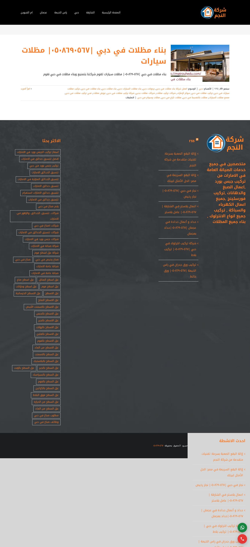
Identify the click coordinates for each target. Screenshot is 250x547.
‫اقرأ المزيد (26, 89)
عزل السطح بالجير (49, 367)
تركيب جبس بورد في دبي (44, 165)
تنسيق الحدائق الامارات (45, 172)
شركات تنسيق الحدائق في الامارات (38, 232)
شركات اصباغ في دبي (46, 225)
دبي (201, 89)
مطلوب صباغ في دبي (46, 415)
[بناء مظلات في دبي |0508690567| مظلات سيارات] (200, 63)
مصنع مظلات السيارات (219, 98)
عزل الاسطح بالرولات (47, 327)
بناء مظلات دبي (109, 89)
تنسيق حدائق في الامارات (43, 199)
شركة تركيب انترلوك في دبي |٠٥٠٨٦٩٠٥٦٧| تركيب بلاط (180, 249)
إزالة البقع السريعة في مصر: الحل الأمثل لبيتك (181, 178)
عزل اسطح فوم (50, 286)
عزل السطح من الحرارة (46, 401)
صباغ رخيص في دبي (47, 259)
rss (192, 140)
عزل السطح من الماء (47, 408)
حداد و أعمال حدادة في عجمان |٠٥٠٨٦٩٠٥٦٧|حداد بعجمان (180, 227)
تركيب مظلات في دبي (202, 93)
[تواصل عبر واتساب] (242, 527)
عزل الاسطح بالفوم (48, 340)
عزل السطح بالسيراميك (46, 374)
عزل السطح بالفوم (48, 381)
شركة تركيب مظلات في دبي (120, 93)
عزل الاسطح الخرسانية (28, 293)
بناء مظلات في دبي (90, 89)
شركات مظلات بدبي (145, 93)
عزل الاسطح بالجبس (47, 313)
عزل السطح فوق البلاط (46, 395)
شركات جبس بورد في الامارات (42, 239)
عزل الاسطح (52, 293)
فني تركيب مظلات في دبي (78, 93)
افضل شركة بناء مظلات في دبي (171, 89)
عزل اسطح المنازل (49, 279)
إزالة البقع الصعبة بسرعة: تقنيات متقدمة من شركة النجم (180, 159)
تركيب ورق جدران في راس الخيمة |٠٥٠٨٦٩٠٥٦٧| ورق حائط (179, 270)
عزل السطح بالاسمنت (47, 354)
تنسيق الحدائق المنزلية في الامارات (38, 179)
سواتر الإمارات (183, 93)
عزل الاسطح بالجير (48, 320)
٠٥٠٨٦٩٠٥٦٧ (158, 446)
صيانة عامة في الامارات (45, 273)
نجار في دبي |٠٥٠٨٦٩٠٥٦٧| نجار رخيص (219, 485)
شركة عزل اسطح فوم (46, 252)
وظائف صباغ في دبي (46, 422)
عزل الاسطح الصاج (48, 300)
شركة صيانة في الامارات (45, 246)
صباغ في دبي (23, 259)
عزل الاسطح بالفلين (48, 334)
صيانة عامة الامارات (47, 266)
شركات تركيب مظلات (166, 93)
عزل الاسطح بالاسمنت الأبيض (42, 306)
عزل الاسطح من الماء (47, 347)
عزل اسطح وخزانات (26, 286)
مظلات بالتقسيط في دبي (195, 98)
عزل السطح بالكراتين (47, 388)
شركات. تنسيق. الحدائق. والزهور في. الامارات (37, 216)
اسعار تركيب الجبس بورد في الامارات (38, 152)
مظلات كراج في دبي (171, 98)
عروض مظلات (99, 93)
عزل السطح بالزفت (24, 367)
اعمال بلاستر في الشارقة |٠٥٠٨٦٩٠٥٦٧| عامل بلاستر (179, 209)
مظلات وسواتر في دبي (148, 98)
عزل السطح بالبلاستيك (46, 361)
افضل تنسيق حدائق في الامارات (40, 158)
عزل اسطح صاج (25, 279)
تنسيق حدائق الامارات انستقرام (40, 192)
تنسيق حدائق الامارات (46, 186)
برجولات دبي (149, 89)
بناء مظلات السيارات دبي (129, 89)
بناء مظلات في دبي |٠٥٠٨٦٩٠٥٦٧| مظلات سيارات (94, 55)
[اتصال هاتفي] (242, 539)
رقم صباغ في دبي (48, 206)
